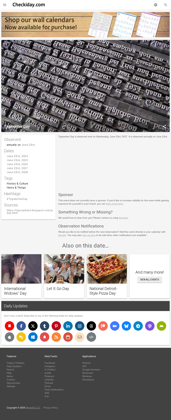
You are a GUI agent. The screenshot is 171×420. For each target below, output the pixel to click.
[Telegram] (138, 326)
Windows (87, 376)
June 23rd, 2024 (17, 156)
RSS (47, 393)
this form (123, 217)
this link (62, 235)
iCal (47, 396)
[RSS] (56, 337)
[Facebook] (21, 326)
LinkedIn (49, 379)
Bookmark (87, 373)
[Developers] (91, 337)
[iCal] (68, 337)
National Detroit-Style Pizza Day (104, 291)
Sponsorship (13, 383)
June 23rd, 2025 (17, 160)
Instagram (50, 366)
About (10, 376)
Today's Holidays (15, 363)
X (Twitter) (50, 369)
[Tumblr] (44, 326)
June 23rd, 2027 (17, 168)
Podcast (49, 383)
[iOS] (9, 337)
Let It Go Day (58, 288)
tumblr (48, 373)
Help (9, 373)
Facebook (50, 363)
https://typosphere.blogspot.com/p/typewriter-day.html (37, 212)
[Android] (161, 326)
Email (47, 386)
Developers (88, 379)
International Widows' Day (15, 291)
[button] (5, 5)
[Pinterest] (56, 326)
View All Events (149, 279)
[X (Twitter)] (33, 326)
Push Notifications (54, 389)
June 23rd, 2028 (17, 172)
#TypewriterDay (17, 199)
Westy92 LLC (33, 407)
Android (86, 363)
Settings (11, 386)
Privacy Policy (50, 407)
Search (10, 369)
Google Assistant (91, 369)
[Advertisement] (114, 164)
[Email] (79, 337)
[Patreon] (103, 326)
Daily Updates (16, 306)
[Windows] (33, 337)
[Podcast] (149, 326)
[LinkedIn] (68, 326)
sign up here (89, 235)
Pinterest (49, 376)
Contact (11, 379)
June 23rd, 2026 (17, 164)
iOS (84, 366)
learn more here (114, 203)
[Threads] (91, 326)
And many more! (149, 272)
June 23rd (28, 144)
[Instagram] (79, 326)
